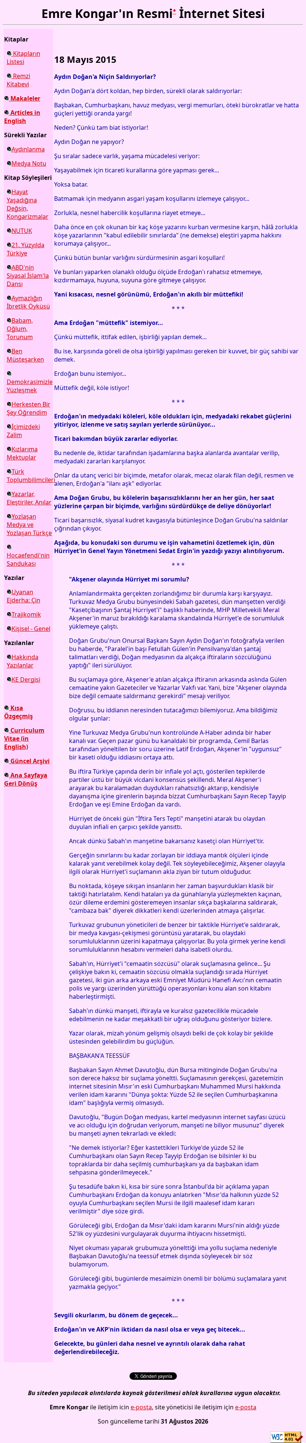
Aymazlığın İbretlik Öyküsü (28, 302)
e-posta (141, 1407)
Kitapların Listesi (23, 57)
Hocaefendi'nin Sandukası (28, 559)
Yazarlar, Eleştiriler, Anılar (29, 498)
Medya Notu (29, 163)
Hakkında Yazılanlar (22, 661)
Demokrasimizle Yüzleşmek (30, 386)
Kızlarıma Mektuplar (22, 453)
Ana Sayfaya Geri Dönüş (25, 779)
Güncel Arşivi (29, 761)
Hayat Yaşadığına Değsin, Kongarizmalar (28, 204)
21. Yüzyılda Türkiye (25, 249)
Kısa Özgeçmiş (18, 712)
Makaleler (24, 98)
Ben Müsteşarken (25, 355)
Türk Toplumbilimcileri (31, 475)
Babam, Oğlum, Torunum (20, 328)
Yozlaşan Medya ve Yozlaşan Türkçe (29, 524)
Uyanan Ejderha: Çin (23, 596)
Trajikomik (26, 614)
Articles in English (22, 116)
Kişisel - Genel (31, 628)
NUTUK (22, 231)
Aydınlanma (28, 149)
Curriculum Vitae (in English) (24, 738)
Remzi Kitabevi (18, 80)
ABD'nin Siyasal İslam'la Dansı (28, 275)
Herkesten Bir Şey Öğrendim (28, 408)
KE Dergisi (26, 679)
